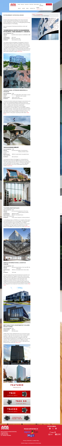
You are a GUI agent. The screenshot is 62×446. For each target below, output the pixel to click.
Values (23, 8)
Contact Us (32, 8)
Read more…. (20, 51)
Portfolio (31, 4)
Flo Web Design (38, 443)
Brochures (36, 4)
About (19, 8)
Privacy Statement (27, 440)
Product (22, 4)
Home (19, 4)
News (27, 8)
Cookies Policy (35, 440)
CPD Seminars (41, 5)
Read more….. (10, 165)
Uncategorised (39, 14)
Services (27, 4)
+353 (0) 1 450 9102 (40, 9)
